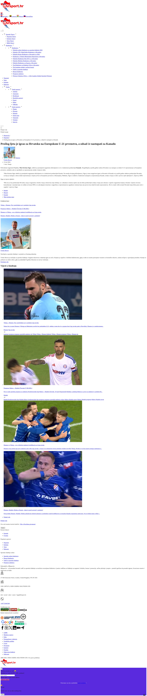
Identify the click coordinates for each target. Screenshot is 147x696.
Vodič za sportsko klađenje (11, 560)
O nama (6, 535)
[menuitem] (5, 16)
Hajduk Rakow (23, 399)
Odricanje (6, 654)
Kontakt (6, 533)
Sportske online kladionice (11, 556)
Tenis (5, 547)
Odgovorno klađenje (9, 652)
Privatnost (6, 645)
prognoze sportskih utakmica (22, 334)
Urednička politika (9, 641)
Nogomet (6, 542)
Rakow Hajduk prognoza (84, 399)
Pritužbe (6, 650)
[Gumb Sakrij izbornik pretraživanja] (1, 128)
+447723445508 (5, 603)
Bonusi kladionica (9, 558)
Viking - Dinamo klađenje (44, 334)
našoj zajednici (82, 683)
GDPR (5, 632)
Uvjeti (5, 643)
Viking (34, 334)
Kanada (6, 195)
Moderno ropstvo (8, 635)
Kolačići (6, 648)
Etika (5, 637)
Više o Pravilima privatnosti (27, 524)
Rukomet (6, 549)
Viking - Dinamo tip (72, 334)
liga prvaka (11, 330)
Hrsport (6, 192)
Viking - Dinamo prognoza (59, 334)
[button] (73, 14)
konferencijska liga (33, 399)
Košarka (6, 545)
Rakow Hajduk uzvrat (98, 399)
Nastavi (3, 527)
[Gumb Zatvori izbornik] (2, 31)
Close (2, 694)
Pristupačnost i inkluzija (10, 639)
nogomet (6, 334)
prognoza (11, 334)
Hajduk (6, 190)
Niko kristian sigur (9, 197)
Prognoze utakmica (9, 562)
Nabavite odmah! (5, 679)
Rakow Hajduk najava (71, 399)
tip (31, 334)
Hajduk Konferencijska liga (11, 399)
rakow (62, 399)
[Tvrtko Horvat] (16, 248)
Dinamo (6, 330)
